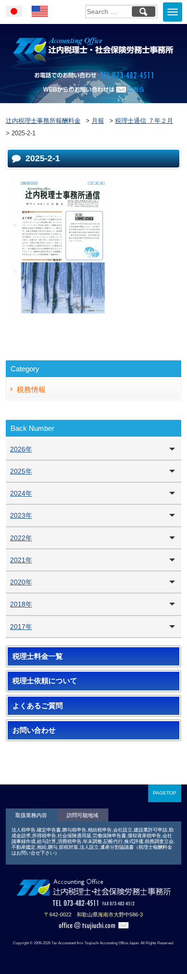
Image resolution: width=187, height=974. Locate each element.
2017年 (21, 626)
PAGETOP (164, 793)
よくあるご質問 (37, 706)
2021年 (21, 560)
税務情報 (31, 389)
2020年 (21, 582)
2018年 (21, 604)
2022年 (21, 538)
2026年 (21, 449)
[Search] (143, 11)
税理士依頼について (44, 681)
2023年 (21, 515)
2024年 (21, 493)
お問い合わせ (34, 730)
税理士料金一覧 (37, 656)
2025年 (21, 471)
